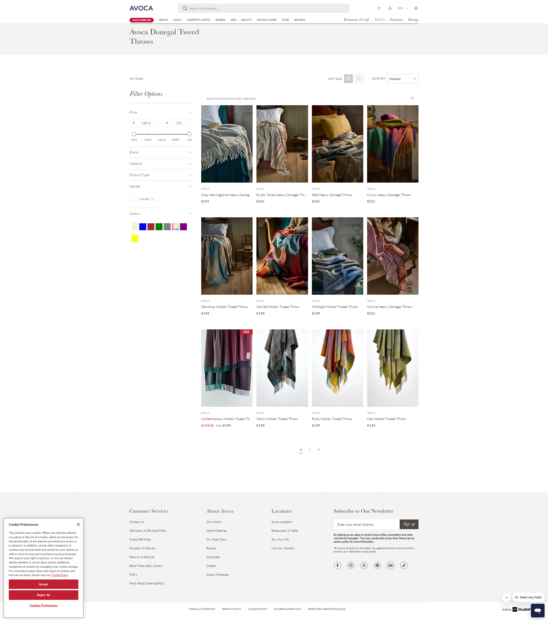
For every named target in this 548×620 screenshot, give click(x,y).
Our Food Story (216, 539)
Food (285, 19)
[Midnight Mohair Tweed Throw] (337, 255)
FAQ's (133, 574)
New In (163, 19)
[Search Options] (414, 98)
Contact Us (137, 522)
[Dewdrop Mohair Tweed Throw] (227, 255)
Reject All (43, 595)
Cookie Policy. (60, 575)
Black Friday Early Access (146, 565)
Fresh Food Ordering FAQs (147, 583)
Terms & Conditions (202, 609)
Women (220, 19)
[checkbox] (160, 198)
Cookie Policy (257, 609)
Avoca (177, 19)
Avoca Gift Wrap (140, 539)
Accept (43, 584)
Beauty (246, 19)
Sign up (409, 524)
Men (233, 19)
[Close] (78, 524)
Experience (396, 20)
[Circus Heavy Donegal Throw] (392, 143)
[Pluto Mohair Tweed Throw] (337, 368)
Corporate (213, 557)
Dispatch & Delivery (143, 548)
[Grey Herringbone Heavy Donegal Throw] (227, 143)
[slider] (134, 134)
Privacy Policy (231, 609)
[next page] (318, 449)
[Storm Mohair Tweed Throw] (282, 368)
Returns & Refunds (142, 557)
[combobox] (264, 8)
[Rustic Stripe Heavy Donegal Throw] (282, 143)
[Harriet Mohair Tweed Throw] (282, 255)
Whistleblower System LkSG (327, 609)
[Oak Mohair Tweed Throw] (392, 368)
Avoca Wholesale (217, 574)
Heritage (413, 20)
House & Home (267, 19)
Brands (299, 19)
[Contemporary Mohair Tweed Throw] (227, 368)
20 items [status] (136, 79)
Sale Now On (142, 20)
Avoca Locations (282, 522)
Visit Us (380, 20)
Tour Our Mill (280, 539)
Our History (214, 522)
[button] (416, 8)
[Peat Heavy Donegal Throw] (337, 143)
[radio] (359, 78)
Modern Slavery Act (287, 609)
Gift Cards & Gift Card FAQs (148, 530)
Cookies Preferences (44, 605)
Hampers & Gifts (198, 19)
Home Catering (216, 530)
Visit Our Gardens (283, 548)
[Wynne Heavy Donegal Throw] (392, 255)
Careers (211, 565)
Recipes (211, 548)
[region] (43, 568)
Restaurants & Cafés (356, 20)
